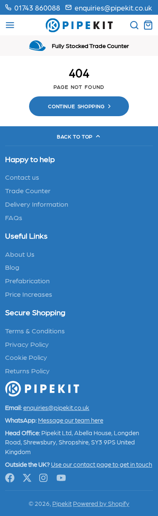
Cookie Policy (26, 357)
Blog (12, 267)
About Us (20, 254)
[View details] (42, 388)
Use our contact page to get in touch (101, 464)
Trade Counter (28, 190)
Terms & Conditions (35, 330)
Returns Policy (27, 370)
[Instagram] (44, 478)
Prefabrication (27, 280)
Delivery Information (36, 203)
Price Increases (28, 294)
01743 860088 (37, 7)
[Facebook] (10, 478)
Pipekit (62, 503)
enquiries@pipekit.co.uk (113, 7)
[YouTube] (61, 478)
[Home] (79, 25)
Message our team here (70, 420)
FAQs (13, 217)
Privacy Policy (27, 344)
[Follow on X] (27, 478)
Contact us (22, 177)
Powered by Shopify (101, 503)
